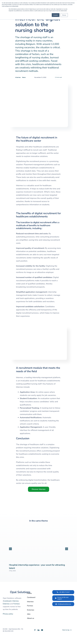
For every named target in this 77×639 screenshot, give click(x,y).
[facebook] (35, 630)
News (24, 77)
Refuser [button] (64, 15)
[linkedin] (38, 630)
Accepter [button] (55, 15)
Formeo (16, 604)
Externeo (6, 604)
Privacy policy (8, 614)
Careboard (7, 601)
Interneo (18, 77)
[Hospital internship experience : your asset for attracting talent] (38, 544)
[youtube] (42, 630)
